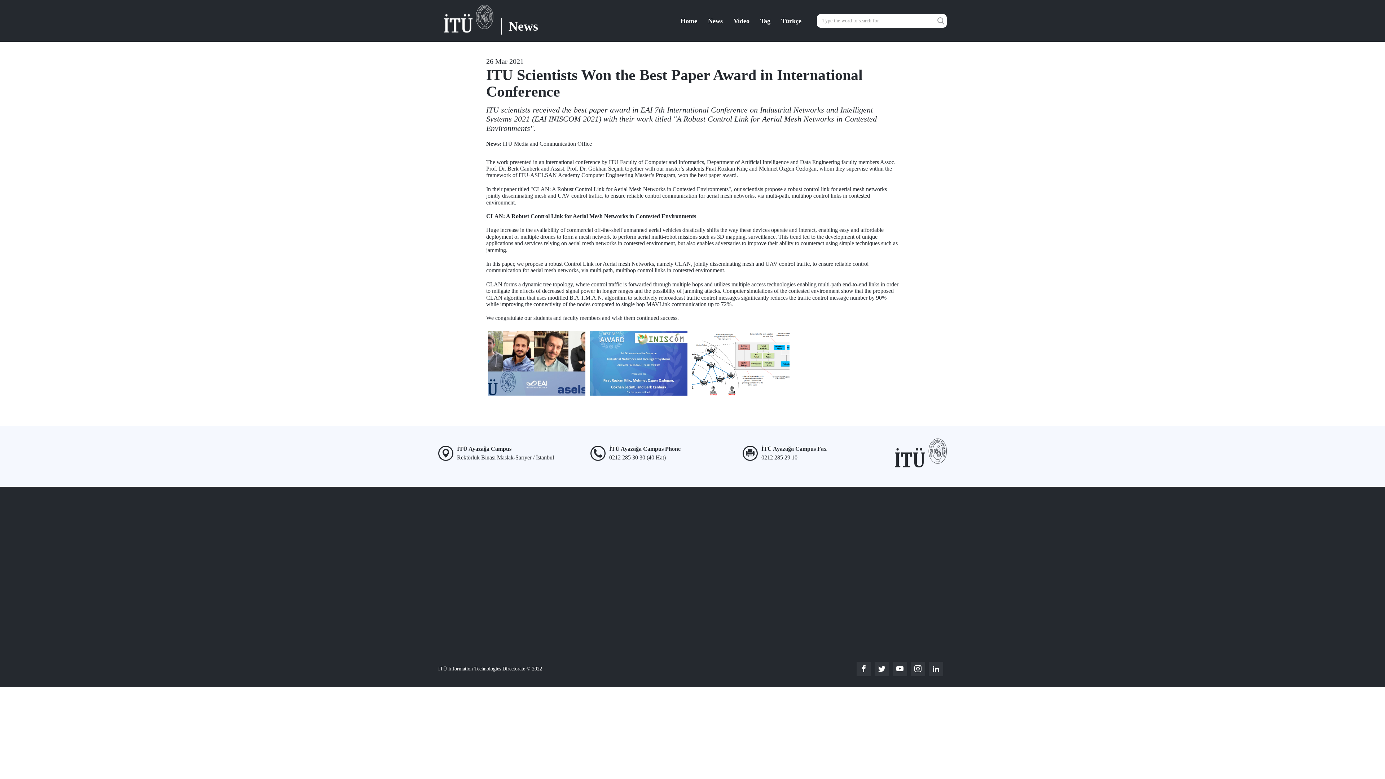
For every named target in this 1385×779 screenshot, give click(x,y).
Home (689, 21)
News (715, 21)
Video (741, 21)
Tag (765, 21)
